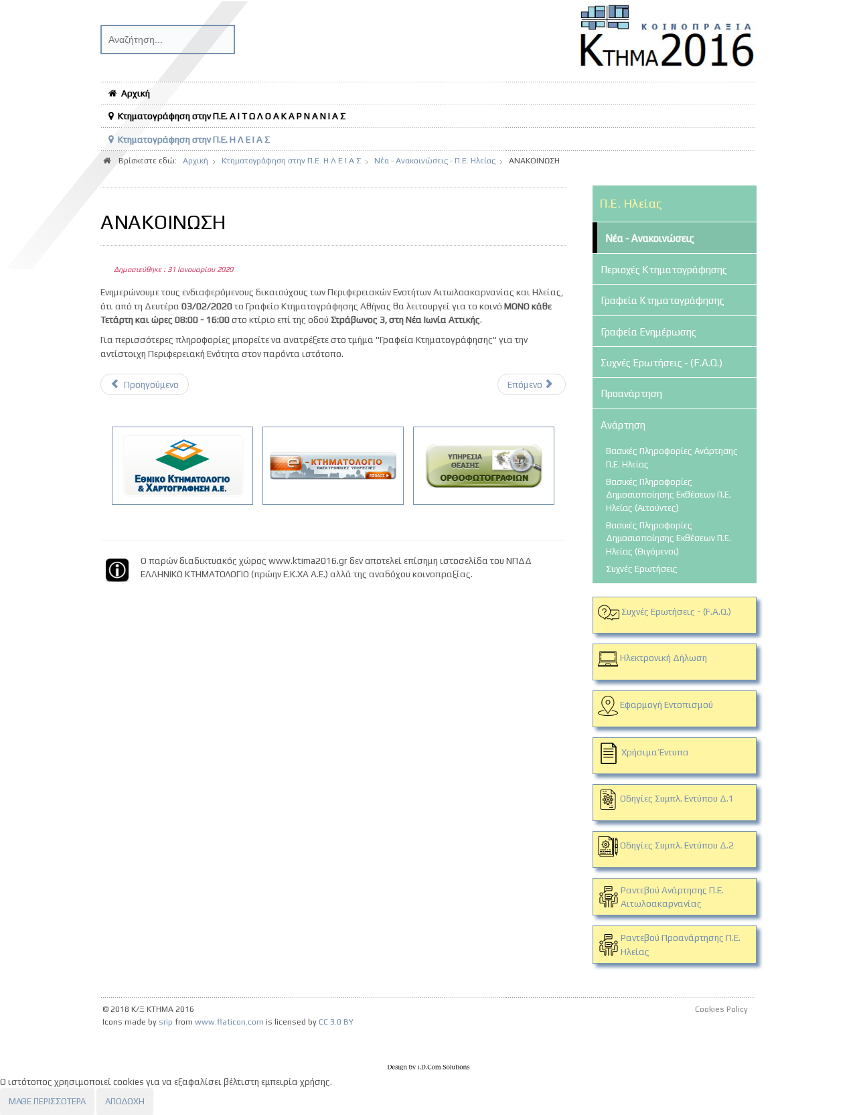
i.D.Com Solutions (428, 1067)
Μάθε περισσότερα (47, 1101)
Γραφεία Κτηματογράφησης (662, 300)
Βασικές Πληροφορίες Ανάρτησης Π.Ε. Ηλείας (672, 457)
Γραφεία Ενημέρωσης (648, 332)
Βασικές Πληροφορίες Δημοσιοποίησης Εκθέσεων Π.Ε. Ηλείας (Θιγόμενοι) (668, 538)
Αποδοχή (125, 1101)
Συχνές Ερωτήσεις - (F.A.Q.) (661, 362)
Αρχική (135, 93)
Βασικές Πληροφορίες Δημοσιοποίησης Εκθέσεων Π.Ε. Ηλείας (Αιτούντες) (668, 495)
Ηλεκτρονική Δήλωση (663, 657)
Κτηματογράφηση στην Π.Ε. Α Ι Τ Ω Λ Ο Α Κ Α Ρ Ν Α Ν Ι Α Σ (231, 115)
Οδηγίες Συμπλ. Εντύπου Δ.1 (676, 798)
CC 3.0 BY (336, 1022)
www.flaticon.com (229, 1022)
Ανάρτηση (623, 425)
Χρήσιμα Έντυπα (655, 752)
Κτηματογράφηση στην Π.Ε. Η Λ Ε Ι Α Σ (194, 139)
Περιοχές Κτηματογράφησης (664, 269)
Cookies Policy (721, 1009)
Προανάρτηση (631, 393)
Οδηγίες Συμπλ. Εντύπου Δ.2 (676, 845)
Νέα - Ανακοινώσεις (649, 238)
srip (166, 1022)
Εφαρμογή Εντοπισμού (666, 704)
